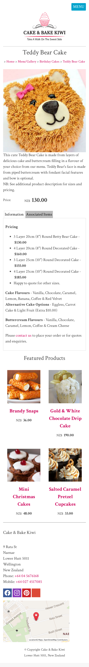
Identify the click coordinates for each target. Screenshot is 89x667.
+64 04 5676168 (26, 576)
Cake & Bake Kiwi (53, 649)
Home (10, 61)
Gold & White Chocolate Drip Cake (65, 418)
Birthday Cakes (49, 61)
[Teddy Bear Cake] (44, 151)
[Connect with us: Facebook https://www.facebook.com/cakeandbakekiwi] (7, 593)
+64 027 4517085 (29, 581)
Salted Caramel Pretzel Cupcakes (65, 496)
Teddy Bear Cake (74, 61)
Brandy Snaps (24, 411)
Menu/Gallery (27, 61)
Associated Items (39, 214)
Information (14, 214)
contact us (23, 335)
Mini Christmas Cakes (24, 496)
